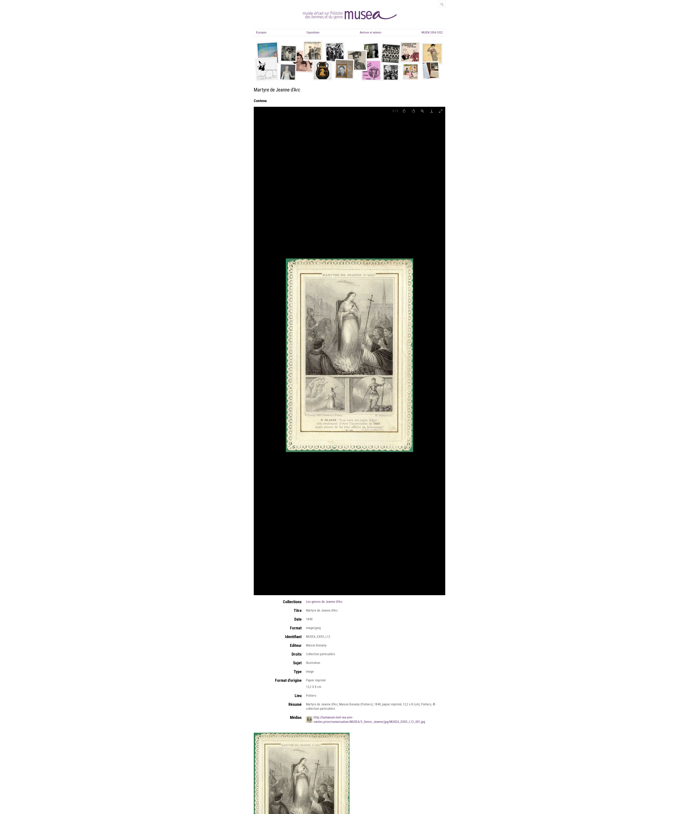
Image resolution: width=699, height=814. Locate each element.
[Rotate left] (413, 111)
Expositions (313, 32)
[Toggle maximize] (440, 111)
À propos (261, 32)
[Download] (431, 111)
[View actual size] (422, 111)
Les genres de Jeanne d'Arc (324, 602)
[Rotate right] (404, 111)
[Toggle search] (442, 4)
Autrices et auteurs (370, 32)
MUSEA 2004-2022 (432, 32)
